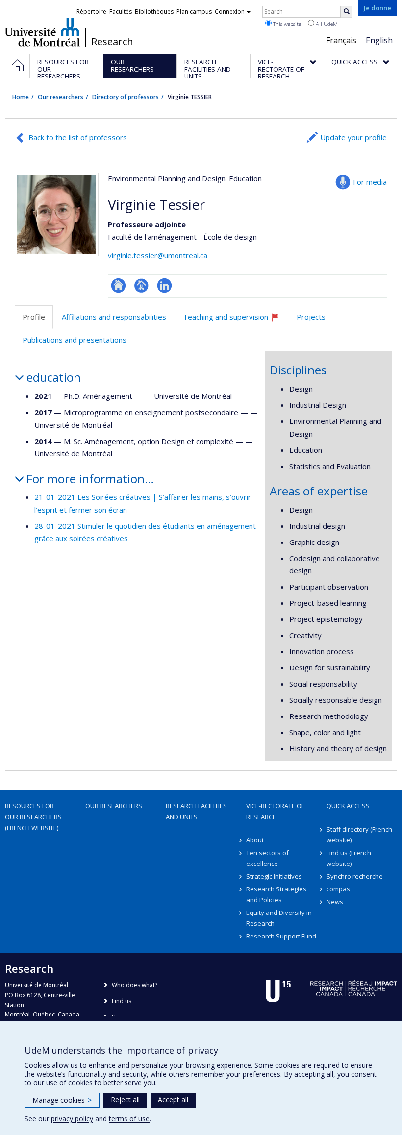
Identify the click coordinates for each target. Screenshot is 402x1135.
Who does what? (134, 985)
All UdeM (326, 23)
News (335, 901)
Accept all (173, 1099)
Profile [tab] (34, 316)
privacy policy (72, 1118)
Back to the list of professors (77, 137)
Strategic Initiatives (274, 876)
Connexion (230, 11)
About (255, 840)
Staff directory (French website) (359, 834)
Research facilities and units (196, 811)
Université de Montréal (42, 32)
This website (286, 23)
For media (370, 182)
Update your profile (353, 137)
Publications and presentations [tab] (74, 340)
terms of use (129, 1118)
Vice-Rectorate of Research (275, 811)
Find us (121, 1001)
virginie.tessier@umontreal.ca (157, 255)
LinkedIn (164, 285)
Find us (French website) (349, 858)
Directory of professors (125, 97)
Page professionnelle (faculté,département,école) (141, 285)
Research (112, 42)
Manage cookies (62, 1100)
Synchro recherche (355, 876)
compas (338, 889)
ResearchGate (118, 285)
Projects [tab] (311, 316)
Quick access (348, 805)
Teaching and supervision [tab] (235, 320)
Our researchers (60, 97)
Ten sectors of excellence (267, 858)
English (379, 40)
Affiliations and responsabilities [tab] (114, 316)
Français (341, 40)
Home (20, 97)
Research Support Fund (281, 936)
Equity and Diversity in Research (279, 918)
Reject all (125, 1099)
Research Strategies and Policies (276, 894)
